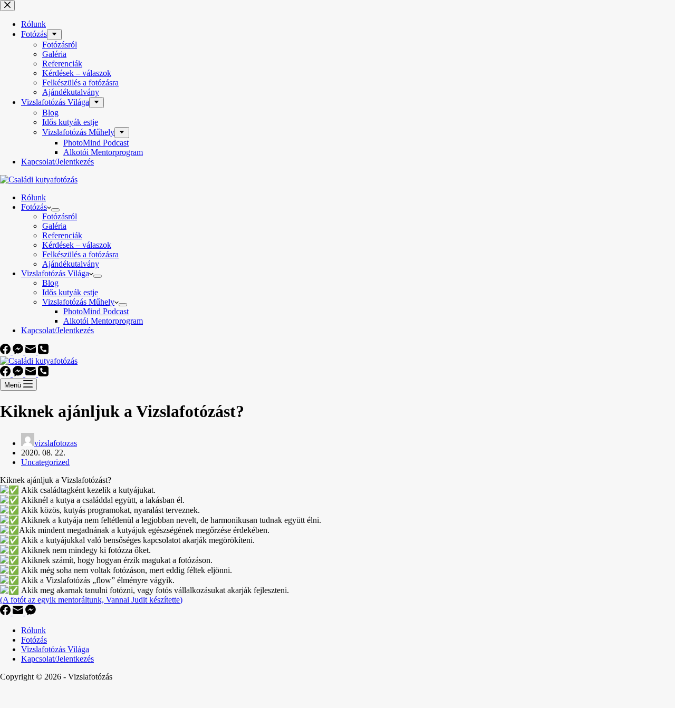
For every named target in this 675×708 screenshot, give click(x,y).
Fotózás (34, 206)
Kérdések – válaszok (76, 244)
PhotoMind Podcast (96, 311)
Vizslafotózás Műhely (78, 301)
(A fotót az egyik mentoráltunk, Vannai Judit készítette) (91, 599)
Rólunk (33, 197)
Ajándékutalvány (70, 263)
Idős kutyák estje (70, 292)
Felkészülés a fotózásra (80, 254)
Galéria (54, 225)
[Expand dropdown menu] (55, 209)
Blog (50, 282)
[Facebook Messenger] (19, 351)
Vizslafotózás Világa (55, 273)
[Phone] (43, 351)
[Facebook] (6, 351)
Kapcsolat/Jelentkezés (57, 330)
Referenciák (62, 235)
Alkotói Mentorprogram (103, 320)
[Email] (31, 351)
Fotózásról (59, 216)
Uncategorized (45, 462)
